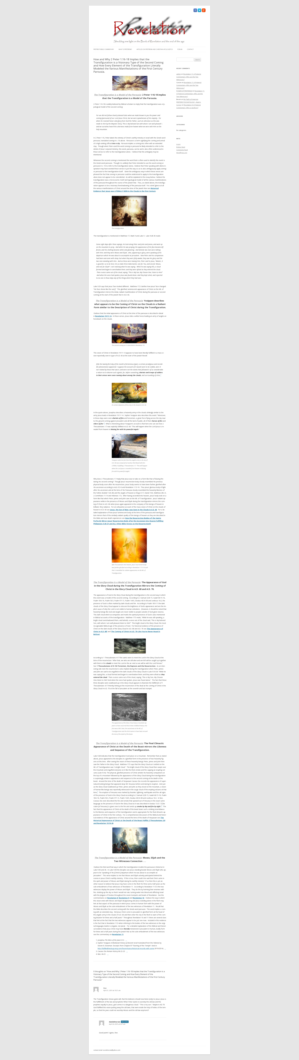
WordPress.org (181, 153)
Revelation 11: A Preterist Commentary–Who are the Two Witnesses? (188, 77)
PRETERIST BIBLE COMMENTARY (103, 49)
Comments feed (182, 150)
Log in (178, 144)
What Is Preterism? (125, 49)
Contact (190, 49)
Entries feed (180, 147)
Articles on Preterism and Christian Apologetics (155, 49)
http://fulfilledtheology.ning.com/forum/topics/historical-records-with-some (126, 948)
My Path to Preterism (190, 99)
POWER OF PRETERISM (184, 91)
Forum (179, 49)
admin (178, 74)
